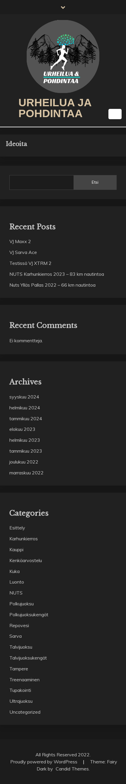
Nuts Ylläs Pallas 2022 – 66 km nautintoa (52, 285)
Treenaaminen (24, 679)
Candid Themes (72, 769)
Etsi (95, 182)
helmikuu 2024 (24, 408)
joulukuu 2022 (23, 462)
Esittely (17, 528)
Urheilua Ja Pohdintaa (54, 108)
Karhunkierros (23, 539)
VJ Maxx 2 (20, 241)
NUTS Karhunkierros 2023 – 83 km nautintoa (56, 274)
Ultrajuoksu (21, 701)
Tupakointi (20, 690)
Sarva (15, 636)
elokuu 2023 (22, 429)
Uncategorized (24, 712)
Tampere (18, 669)
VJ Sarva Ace (23, 252)
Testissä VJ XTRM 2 (30, 263)
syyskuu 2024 (24, 397)
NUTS (16, 593)
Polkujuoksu (21, 604)
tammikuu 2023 (25, 451)
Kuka (14, 571)
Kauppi (16, 549)
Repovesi (19, 625)
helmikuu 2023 (24, 440)
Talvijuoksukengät (28, 658)
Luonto (16, 582)
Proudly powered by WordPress (44, 762)
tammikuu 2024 (25, 418)
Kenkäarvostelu (25, 560)
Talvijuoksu (20, 647)
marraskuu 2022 (26, 473)
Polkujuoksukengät (28, 614)
